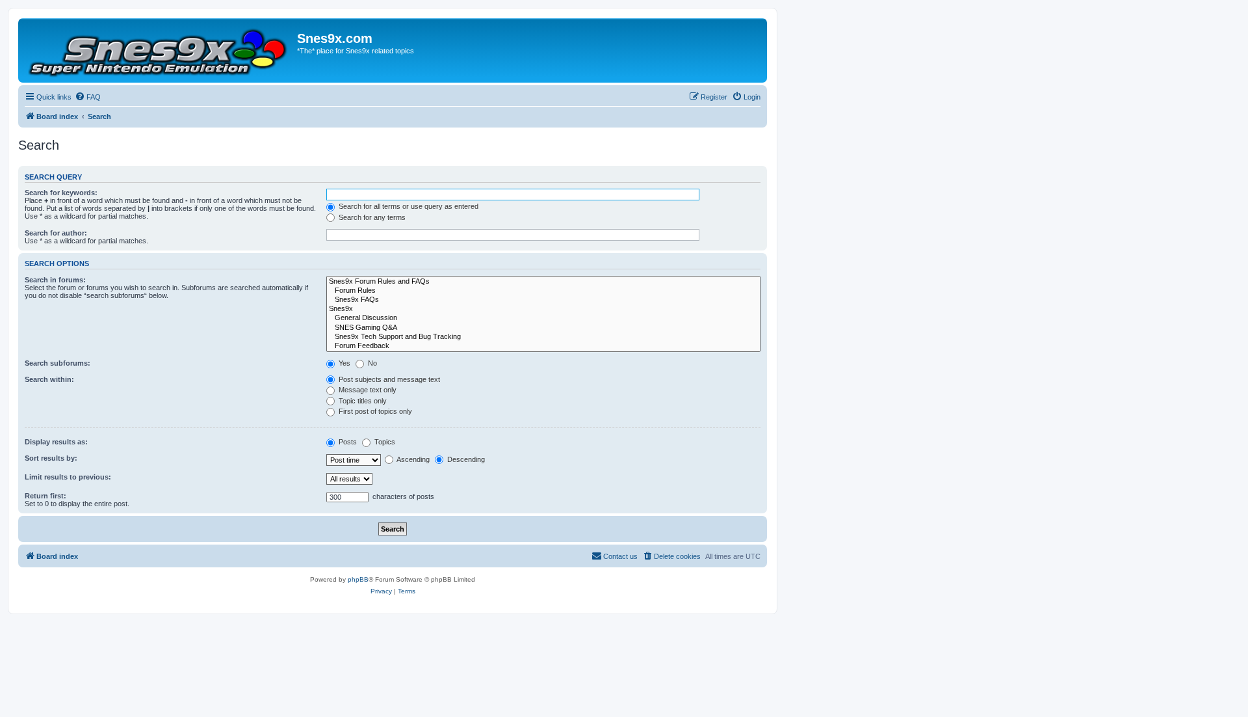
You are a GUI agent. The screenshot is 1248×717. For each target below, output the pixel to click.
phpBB (358, 579)
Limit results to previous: (68, 477)
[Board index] (159, 50)
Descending (465, 459)
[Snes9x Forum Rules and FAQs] (543, 281)
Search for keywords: (61, 192)
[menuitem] (88, 97)
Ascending (412, 459)
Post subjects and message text (388, 379)
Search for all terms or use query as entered (407, 206)
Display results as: (56, 442)
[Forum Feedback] (543, 346)
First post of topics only (374, 411)
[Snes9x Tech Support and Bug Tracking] (543, 337)
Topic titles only (362, 401)
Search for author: (56, 233)
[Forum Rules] (543, 290)
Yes (343, 363)
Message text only (366, 390)
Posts (347, 442)
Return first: (45, 496)
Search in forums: (55, 280)
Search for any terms (371, 217)
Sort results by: (51, 458)
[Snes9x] (543, 309)
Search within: (49, 379)
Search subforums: (57, 363)
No (371, 363)
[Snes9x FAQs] (543, 299)
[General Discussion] (543, 318)
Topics (383, 442)
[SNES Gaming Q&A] (543, 327)
